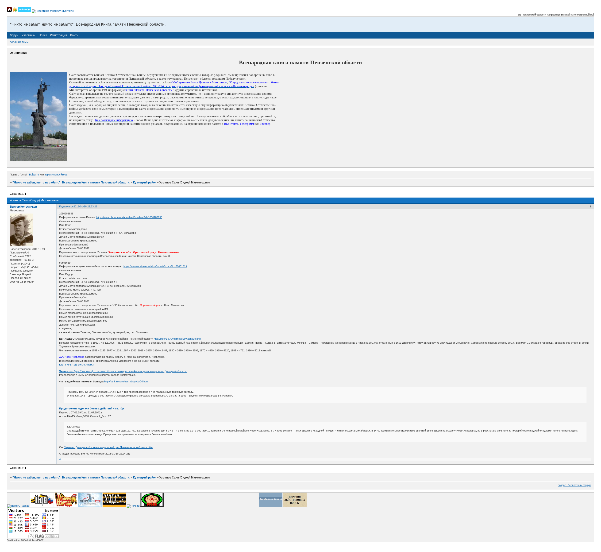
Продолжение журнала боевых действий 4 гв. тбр (91, 408)
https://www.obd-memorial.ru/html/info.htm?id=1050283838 (129, 217)
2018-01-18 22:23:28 (85, 206)
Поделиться (66, 206)
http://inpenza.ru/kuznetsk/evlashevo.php (177, 338)
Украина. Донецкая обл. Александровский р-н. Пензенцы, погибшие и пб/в (108, 447)
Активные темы (19, 41)
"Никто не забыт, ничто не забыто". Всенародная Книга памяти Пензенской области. (71, 182)
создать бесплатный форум (574, 485)
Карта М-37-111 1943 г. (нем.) (76, 364)
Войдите (34, 174)
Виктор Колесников (23, 206)
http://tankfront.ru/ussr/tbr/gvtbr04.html (126, 381)
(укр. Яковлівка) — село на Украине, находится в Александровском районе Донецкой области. (123, 371)
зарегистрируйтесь (56, 174)
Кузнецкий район (144, 182)
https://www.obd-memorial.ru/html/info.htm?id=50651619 (155, 266)
